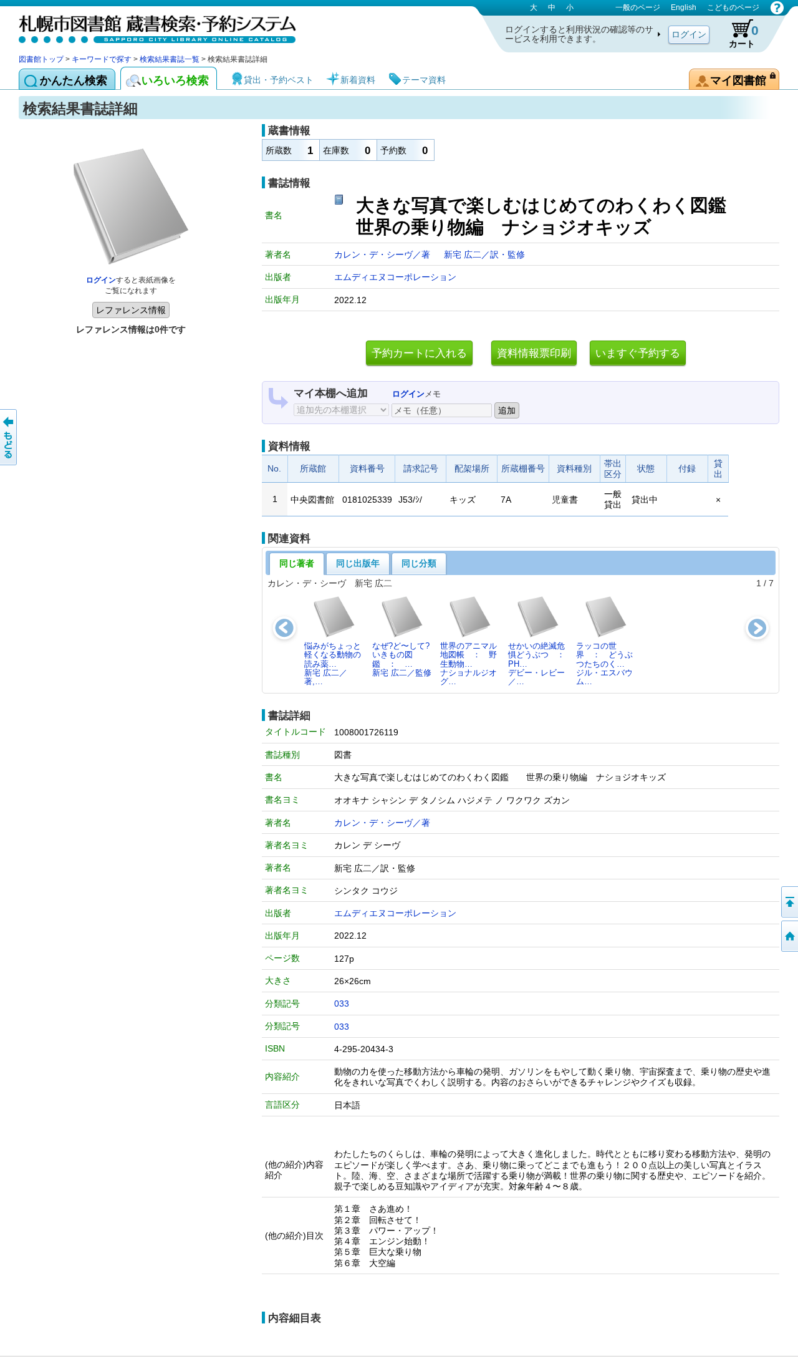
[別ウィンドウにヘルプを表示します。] (777, 7)
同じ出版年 (358, 563)
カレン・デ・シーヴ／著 (383, 254)
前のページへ (9, 437)
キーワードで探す (102, 59)
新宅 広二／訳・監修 (484, 254)
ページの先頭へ (788, 901)
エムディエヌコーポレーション (395, 277)
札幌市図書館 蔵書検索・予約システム (149, 26)
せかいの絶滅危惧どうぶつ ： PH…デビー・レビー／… (540, 663)
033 (341, 1003)
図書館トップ (41, 59)
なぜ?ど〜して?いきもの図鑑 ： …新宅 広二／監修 (401, 659)
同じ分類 (418, 563)
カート (744, 36)
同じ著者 (296, 563)
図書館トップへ (788, 936)
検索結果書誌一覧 (170, 59)
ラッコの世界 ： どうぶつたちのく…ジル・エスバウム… (604, 663)
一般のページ (637, 7)
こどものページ (733, 7)
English (683, 7)
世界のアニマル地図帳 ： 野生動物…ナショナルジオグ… (468, 663)
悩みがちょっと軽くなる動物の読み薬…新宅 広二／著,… (332, 663)
